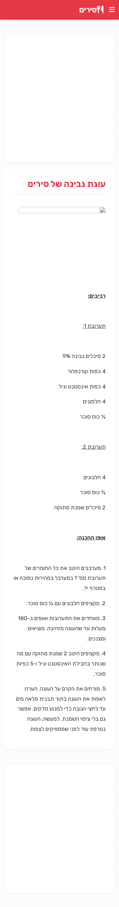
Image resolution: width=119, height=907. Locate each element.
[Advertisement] (59, 98)
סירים (88, 9)
